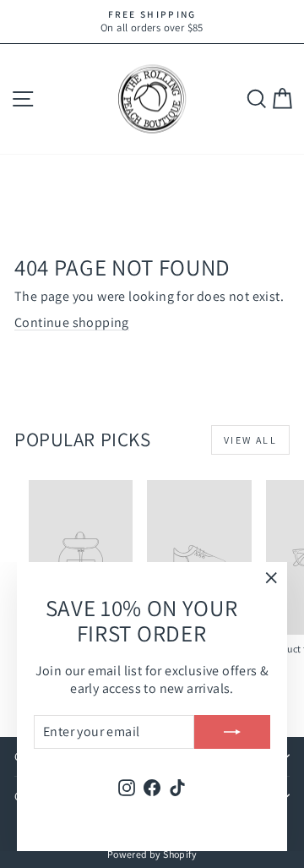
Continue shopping (71, 322)
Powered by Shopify (152, 854)
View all (250, 440)
